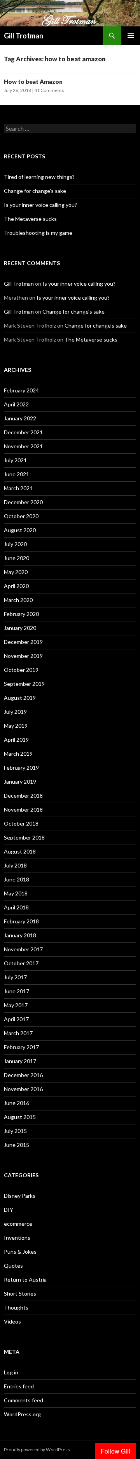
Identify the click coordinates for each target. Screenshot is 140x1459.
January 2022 (20, 418)
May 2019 (16, 725)
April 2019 (16, 739)
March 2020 (18, 600)
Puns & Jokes (20, 1251)
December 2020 (23, 502)
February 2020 (21, 614)
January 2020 (20, 628)
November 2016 (23, 1089)
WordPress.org (22, 1414)
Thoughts (16, 1307)
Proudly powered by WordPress (37, 1449)
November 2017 (23, 949)
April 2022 (16, 404)
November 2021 (23, 446)
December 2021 (23, 432)
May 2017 (16, 1005)
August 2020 (20, 530)
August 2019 (20, 697)
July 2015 (15, 1131)
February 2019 (21, 767)
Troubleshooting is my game (38, 232)
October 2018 (21, 823)
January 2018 (20, 935)
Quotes (13, 1265)
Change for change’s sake (35, 190)
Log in (11, 1372)
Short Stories (20, 1293)
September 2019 (24, 683)
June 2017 (16, 991)
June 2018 (16, 879)
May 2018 (16, 893)
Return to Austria (25, 1279)
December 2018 (23, 795)
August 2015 (20, 1117)
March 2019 (18, 753)
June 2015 (16, 1145)
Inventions (17, 1237)
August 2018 (20, 851)
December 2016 (23, 1075)
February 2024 (21, 390)
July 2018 (15, 865)
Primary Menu (130, 35)
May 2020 (16, 572)
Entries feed (19, 1386)
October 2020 (21, 516)
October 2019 (21, 669)
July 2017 (15, 977)
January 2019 (20, 781)
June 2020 (16, 558)
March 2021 (18, 488)
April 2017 (16, 1019)
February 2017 (21, 1047)
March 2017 (18, 1033)
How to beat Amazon (33, 81)
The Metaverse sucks (30, 218)
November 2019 (23, 655)
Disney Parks (19, 1195)
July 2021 (15, 460)
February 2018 (21, 921)
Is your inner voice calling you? (40, 204)
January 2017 (20, 1061)
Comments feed (23, 1400)
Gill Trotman (23, 35)
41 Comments (49, 90)
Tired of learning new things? (39, 176)
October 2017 (21, 963)
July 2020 (15, 544)
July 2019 (15, 711)
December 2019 (23, 641)
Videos (12, 1321)
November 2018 (23, 809)
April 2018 (16, 907)
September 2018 (24, 837)
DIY (8, 1209)
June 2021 (16, 474)
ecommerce (18, 1223)
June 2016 (16, 1103)
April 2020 (16, 586)
